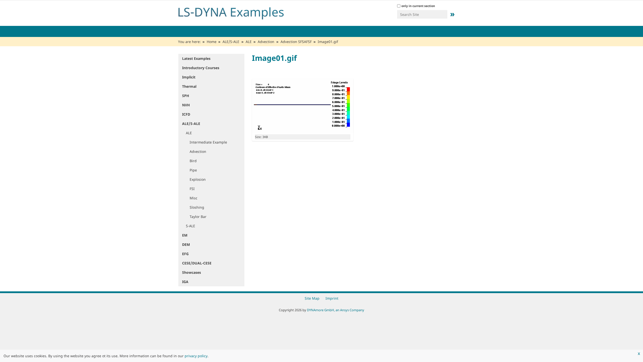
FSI (192, 188)
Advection (266, 41)
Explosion (198, 179)
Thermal (189, 86)
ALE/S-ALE (231, 41)
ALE (249, 41)
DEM (186, 244)
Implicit (188, 77)
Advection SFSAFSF (296, 41)
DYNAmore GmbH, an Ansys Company (335, 310)
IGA (185, 281)
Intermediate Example (208, 142)
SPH (185, 95)
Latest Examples (196, 58)
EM (184, 235)
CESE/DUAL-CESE (196, 263)
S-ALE (190, 225)
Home (212, 41)
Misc (193, 198)
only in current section (418, 6)
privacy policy (196, 355)
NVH (186, 105)
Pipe (193, 170)
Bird (193, 160)
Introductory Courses (200, 67)
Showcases (191, 272)
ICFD (186, 114)
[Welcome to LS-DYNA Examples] (238, 12)
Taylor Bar (198, 216)
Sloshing (197, 207)
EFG (185, 253)
